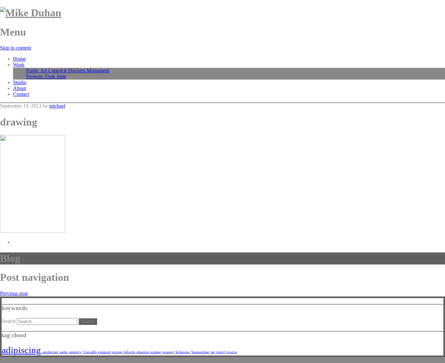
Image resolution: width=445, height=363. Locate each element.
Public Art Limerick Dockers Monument (67, 70)
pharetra (142, 352)
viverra (231, 352)
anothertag (50, 352)
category (74, 352)
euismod (104, 352)
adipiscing (21, 350)
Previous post (14, 293)
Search (9, 321)
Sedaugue (182, 352)
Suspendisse (200, 352)
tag (212, 352)
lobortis (129, 352)
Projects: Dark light (46, 76)
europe (117, 352)
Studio (19, 82)
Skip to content (15, 48)
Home (19, 59)
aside (63, 352)
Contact (21, 94)
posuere (168, 352)
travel (220, 352)
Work (18, 65)
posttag (155, 352)
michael (57, 106)
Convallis (90, 352)
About (19, 88)
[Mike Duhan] (30, 13)
